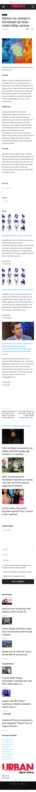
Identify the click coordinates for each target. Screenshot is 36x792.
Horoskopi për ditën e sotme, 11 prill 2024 (17, 236)
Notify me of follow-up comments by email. (18, 572)
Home (3, 11)
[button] (3, 7)
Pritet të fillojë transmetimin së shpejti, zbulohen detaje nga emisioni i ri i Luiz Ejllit (17, 451)
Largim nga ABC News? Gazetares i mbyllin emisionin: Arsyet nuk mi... (16, 704)
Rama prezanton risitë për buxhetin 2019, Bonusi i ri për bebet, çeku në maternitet (9, 414)
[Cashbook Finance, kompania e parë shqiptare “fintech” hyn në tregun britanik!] (18, 714)
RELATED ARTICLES (9, 426)
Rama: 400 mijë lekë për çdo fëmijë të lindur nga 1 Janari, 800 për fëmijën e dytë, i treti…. (26, 414)
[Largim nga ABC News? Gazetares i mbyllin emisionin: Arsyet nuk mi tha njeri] (18, 693)
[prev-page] (3, 519)
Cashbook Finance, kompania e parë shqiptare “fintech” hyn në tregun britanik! (17, 723)
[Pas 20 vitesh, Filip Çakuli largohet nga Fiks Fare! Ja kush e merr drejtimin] (18, 496)
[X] (15, 34)
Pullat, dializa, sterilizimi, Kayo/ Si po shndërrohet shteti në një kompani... (17, 631)
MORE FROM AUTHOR (23, 426)
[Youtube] (19, 780)
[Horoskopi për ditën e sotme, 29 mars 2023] (18, 277)
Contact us (23, 784)
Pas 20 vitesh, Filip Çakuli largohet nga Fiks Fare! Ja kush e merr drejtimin (17, 511)
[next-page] (6, 519)
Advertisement (14, 784)
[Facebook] (10, 34)
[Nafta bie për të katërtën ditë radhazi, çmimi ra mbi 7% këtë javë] (18, 601)
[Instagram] (7, 780)
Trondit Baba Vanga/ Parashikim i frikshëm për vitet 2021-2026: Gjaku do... (17, 681)
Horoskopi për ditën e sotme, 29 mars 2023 (17, 290)
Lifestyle (9, 11)
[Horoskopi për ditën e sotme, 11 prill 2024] (18, 220)
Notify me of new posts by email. (14, 576)
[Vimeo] (15, 780)
